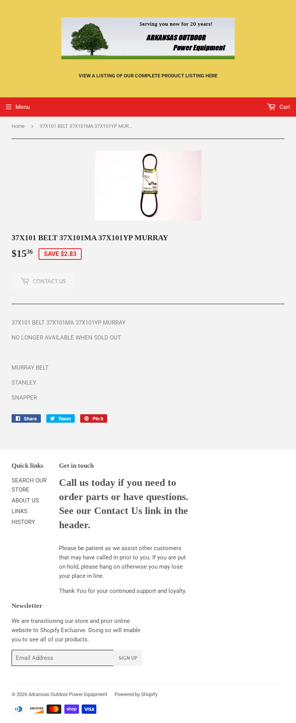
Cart (284, 107)
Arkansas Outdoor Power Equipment (68, 694)
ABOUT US (25, 500)
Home (18, 126)
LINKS (19, 511)
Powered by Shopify (136, 694)
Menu (22, 107)
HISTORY (23, 522)
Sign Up (128, 658)
